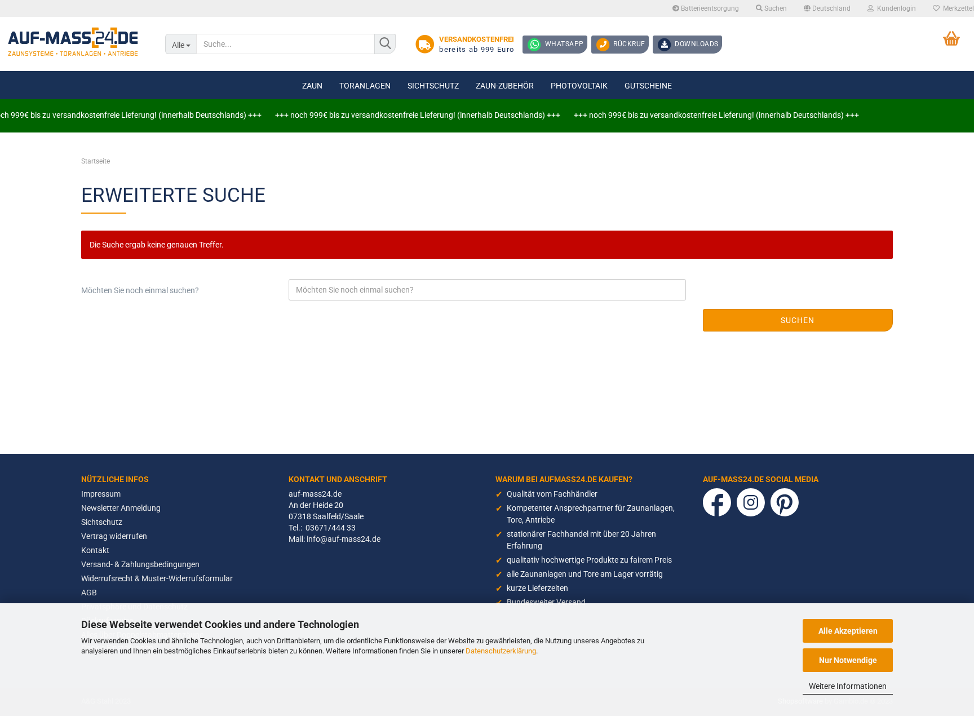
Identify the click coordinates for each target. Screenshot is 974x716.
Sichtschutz (433, 85)
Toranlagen (365, 85)
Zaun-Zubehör (505, 85)
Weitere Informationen (848, 686)
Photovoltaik (579, 85)
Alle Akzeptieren (848, 630)
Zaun (312, 85)
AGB (89, 592)
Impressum (101, 493)
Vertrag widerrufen (114, 536)
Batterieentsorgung (709, 8)
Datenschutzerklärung (501, 651)
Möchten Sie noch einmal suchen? (140, 290)
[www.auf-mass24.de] (74, 42)
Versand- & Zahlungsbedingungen (140, 564)
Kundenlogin (895, 8)
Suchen (775, 8)
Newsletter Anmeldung (121, 507)
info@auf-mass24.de (343, 538)
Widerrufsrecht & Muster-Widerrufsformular (157, 578)
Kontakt (95, 550)
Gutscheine (648, 85)
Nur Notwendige (848, 660)
